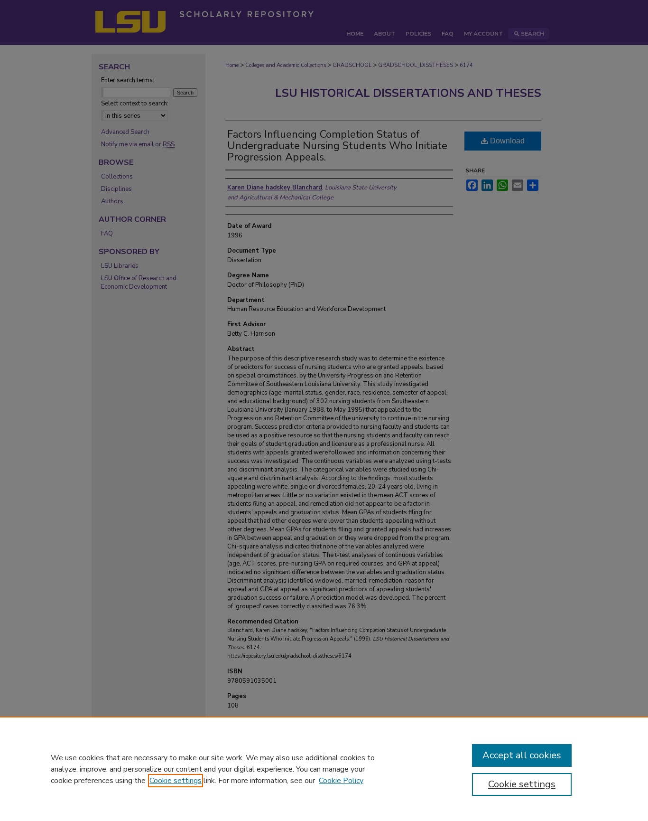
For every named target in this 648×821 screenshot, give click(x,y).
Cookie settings (175, 780)
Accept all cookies (521, 755)
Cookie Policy (341, 780)
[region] (324, 769)
